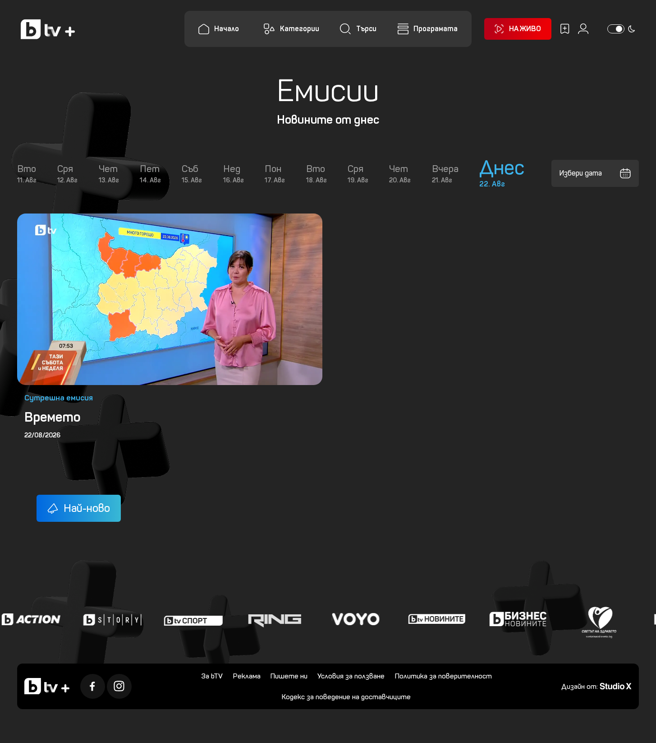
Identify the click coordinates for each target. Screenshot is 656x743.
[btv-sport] (190, 619)
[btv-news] (434, 619)
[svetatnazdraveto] (596, 619)
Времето (52, 417)
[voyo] (353, 619)
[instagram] (119, 686)
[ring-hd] (271, 619)
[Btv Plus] (48, 29)
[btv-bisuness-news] (515, 619)
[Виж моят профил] (583, 28)
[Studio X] (616, 685)
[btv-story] (109, 619)
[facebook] (92, 686)
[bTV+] (46, 686)
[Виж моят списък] (565, 28)
